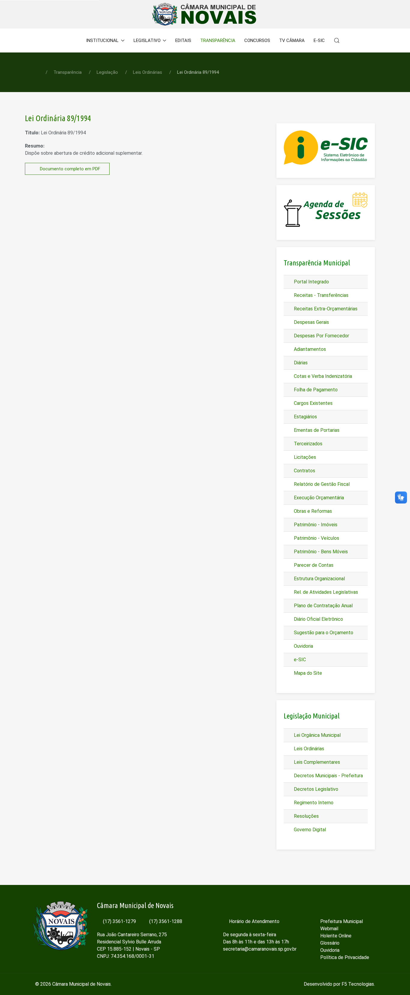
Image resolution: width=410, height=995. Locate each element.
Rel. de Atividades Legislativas (325, 592)
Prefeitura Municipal (341, 921)
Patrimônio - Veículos (316, 538)
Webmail (328, 928)
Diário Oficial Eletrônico (318, 619)
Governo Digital (309, 829)
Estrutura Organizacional (319, 578)
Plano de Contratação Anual (323, 605)
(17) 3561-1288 (165, 921)
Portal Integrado (311, 282)
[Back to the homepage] (205, 14)
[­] (349, 906)
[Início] (73, 40)
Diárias (300, 363)
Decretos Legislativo (315, 789)
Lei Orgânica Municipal (317, 735)
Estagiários (305, 417)
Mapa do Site (307, 673)
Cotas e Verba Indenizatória (322, 376)
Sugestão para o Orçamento (323, 632)
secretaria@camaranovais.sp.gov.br (260, 949)
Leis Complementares (316, 762)
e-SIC (299, 659)
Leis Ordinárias (308, 748)
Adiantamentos (309, 349)
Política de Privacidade (344, 957)
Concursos (257, 40)
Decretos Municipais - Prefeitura (328, 775)
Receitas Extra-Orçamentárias (325, 309)
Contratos (304, 471)
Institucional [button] (102, 40)
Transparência (217, 40)
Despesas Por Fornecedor (321, 336)
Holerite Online (335, 936)
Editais (183, 40)
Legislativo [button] (147, 40)
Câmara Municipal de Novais (81, 984)
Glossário (329, 943)
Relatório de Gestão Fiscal (321, 484)
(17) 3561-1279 (119, 921)
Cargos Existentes (313, 403)
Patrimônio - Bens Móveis (320, 551)
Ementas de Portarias (316, 430)
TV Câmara (292, 40)
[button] (337, 40)
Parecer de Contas (313, 565)
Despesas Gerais (311, 322)
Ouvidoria (303, 646)
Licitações (304, 457)
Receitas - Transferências (320, 295)
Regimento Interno (313, 802)
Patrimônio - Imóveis (315, 524)
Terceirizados (307, 444)
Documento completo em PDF (69, 169)
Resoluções (306, 816)
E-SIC (319, 40)
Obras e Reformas (312, 511)
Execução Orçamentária (318, 497)
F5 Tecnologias (358, 984)
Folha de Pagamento (315, 390)
